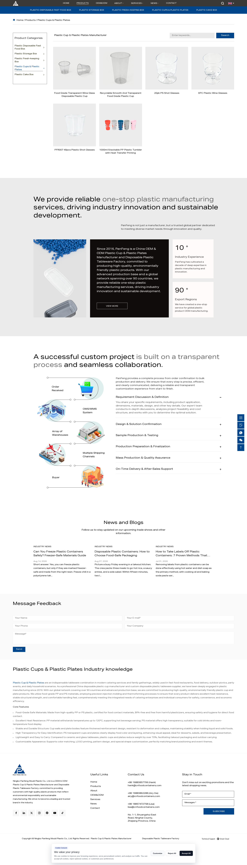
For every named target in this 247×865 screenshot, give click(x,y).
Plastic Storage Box (91, 10)
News (154, 3)
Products (83, 3)
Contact (171, 3)
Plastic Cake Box (206, 10)
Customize (157, 853)
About (118, 3)
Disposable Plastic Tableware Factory (160, 839)
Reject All (172, 853)
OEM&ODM (101, 3)
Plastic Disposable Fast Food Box (50, 10)
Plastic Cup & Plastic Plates (28, 683)
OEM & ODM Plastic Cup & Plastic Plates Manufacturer (126, 253)
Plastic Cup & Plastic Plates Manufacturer (111, 839)
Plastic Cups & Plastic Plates (170, 10)
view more (112, 306)
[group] (91, 560)
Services (136, 3)
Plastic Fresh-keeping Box (128, 10)
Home (66, 3)
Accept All (186, 853)
